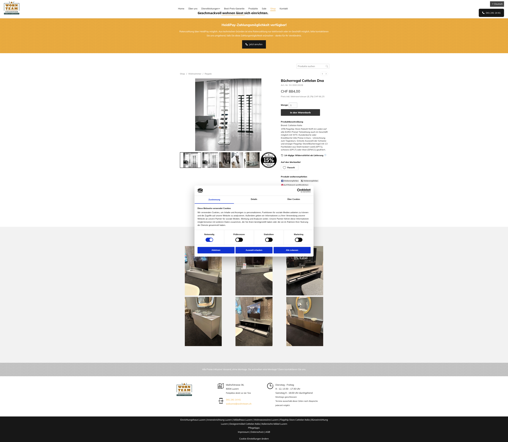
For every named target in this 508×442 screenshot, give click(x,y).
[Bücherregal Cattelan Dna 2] (224, 160)
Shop (273, 8)
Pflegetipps (254, 427)
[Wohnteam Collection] (44, 8)
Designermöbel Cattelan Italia (245, 423)
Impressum (243, 431)
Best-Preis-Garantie (234, 8)
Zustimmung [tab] (214, 200)
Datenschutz (257, 431)
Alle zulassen (292, 250)
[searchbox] (312, 66)
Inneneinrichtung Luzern (219, 419)
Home (181, 8)
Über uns (192, 8)
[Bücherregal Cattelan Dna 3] (237, 160)
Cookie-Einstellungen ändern (254, 438)
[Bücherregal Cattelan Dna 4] (252, 160)
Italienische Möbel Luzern (274, 423)
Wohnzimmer (194, 73)
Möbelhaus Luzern (242, 419)
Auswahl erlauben (254, 250)
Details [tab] (254, 199)
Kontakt (284, 8)
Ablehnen (216, 250)
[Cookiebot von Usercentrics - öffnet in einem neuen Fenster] (299, 190)
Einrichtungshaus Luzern (193, 419)
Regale (208, 73)
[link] (210, 9)
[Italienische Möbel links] (219, 9)
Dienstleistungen (210, 8)
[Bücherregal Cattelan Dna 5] (269, 160)
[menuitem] (322, 74)
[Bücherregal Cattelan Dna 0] (190, 160)
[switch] (239, 240)
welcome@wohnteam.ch (238, 403)
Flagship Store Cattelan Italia (295, 419)
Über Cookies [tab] (293, 199)
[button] (491, 13)
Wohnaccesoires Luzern (266, 419)
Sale (264, 8)
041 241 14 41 (233, 399)
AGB (267, 431)
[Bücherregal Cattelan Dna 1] (210, 160)
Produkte (253, 8)
